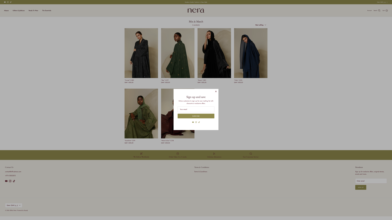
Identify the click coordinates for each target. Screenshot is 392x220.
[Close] (216, 91)
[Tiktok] (199, 122)
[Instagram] (196, 122)
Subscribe (196, 116)
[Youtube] (193, 122)
